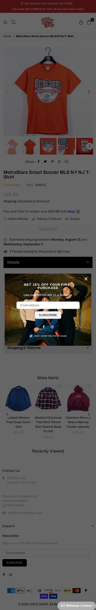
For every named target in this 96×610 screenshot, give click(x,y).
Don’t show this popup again (50, 336)
